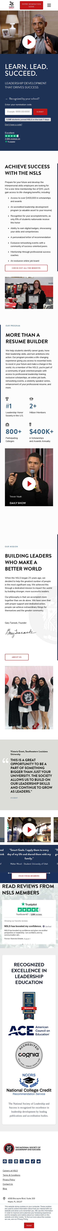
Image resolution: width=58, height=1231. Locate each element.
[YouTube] (27, 1161)
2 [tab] (22, 874)
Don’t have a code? (13, 124)
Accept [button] (29, 1225)
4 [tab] (31, 874)
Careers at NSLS (10, 1170)
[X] (22, 1161)
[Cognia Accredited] (29, 1055)
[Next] (47, 873)
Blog (5, 1188)
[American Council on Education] (29, 1031)
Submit (40, 112)
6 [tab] (39, 874)
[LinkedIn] (16, 1161)
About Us (17, 657)
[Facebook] (5, 1161)
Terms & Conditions (11, 1175)
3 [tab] (26, 874)
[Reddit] (39, 1161)
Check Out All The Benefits (26, 268)
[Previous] (11, 873)
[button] (29, 483)
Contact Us (8, 1184)
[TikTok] (33, 1161)
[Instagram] (10, 1161)
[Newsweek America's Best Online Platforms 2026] (29, 1006)
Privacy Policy (9, 1179)
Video (29, 42)
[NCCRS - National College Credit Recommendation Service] (29, 1084)
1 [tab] (18, 874)
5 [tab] (35, 874)
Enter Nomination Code (31, 5)
